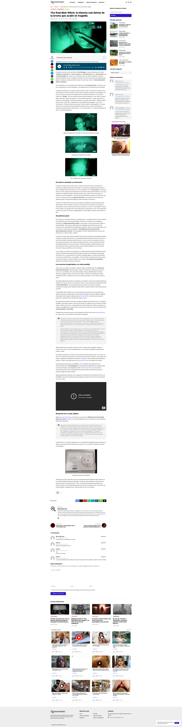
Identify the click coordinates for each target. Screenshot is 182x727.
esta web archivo (87, 367)
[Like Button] (57, 492)
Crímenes (56, 6)
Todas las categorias (84, 715)
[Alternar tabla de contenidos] (103, 58)
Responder (103, 536)
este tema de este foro (99, 312)
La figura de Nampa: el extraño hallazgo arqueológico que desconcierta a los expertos (124, 34)
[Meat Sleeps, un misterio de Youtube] (114, 62)
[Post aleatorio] (128, 2)
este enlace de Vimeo (82, 360)
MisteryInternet (62, 509)
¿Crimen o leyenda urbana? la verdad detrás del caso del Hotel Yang (123, 109)
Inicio (51, 6)
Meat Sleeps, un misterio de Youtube (125, 62)
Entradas (95, 713)
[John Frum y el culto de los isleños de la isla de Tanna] (114, 53)
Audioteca (82, 717)
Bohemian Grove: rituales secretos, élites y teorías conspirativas (125, 44)
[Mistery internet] (59, 2)
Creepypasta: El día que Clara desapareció (125, 25)
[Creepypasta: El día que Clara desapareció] (114, 25)
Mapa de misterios (97, 715)
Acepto (176, 722)
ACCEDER (113, 15)
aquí (103, 270)
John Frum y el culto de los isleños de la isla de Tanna (125, 53)
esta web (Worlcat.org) (66, 417)
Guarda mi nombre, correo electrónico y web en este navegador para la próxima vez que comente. (73, 590)
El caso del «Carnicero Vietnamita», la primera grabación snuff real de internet (120, 621)
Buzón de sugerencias (98, 717)
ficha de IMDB (84, 296)
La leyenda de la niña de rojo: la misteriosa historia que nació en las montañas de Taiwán (123, 96)
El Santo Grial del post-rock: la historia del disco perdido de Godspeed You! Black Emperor (59, 620)
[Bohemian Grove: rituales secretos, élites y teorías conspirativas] (114, 43)
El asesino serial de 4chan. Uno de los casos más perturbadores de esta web (101, 620)
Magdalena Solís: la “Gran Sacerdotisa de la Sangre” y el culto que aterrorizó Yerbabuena (123, 82)
